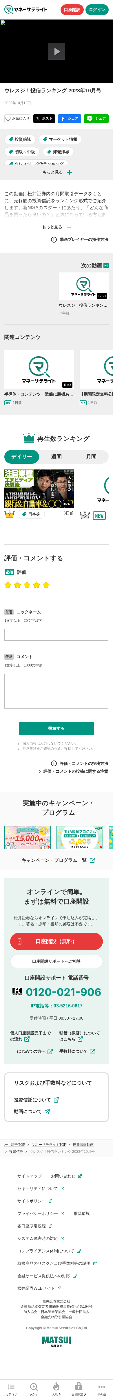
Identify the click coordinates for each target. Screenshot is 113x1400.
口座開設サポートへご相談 (56, 961)
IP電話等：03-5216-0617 (57, 1005)
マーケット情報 (63, 139)
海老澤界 (61, 151)
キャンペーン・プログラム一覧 (54, 860)
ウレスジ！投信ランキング (39, 164)
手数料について (73, 1051)
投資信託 (23, 139)
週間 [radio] (56, 457)
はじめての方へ (31, 1051)
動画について (28, 1111)
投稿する (56, 728)
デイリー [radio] (21, 457)
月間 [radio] (91, 457)
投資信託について (32, 1099)
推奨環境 (82, 1213)
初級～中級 (25, 151)
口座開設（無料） (56, 941)
